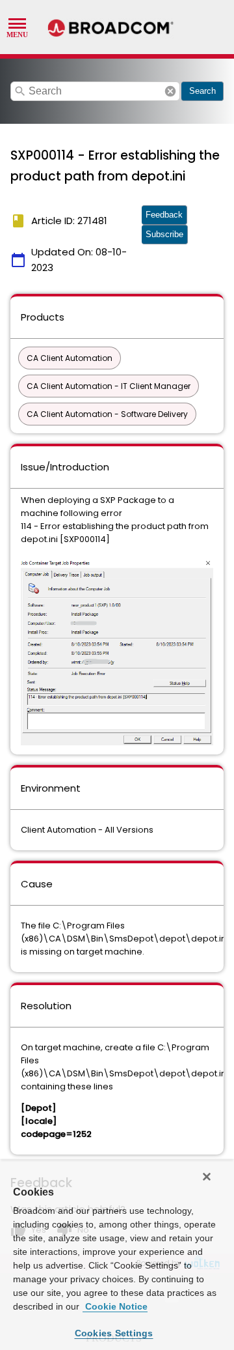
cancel (170, 91)
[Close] (207, 1177)
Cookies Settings (114, 1333)
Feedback (164, 215)
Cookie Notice (115, 1306)
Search (202, 91)
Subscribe (164, 234)
